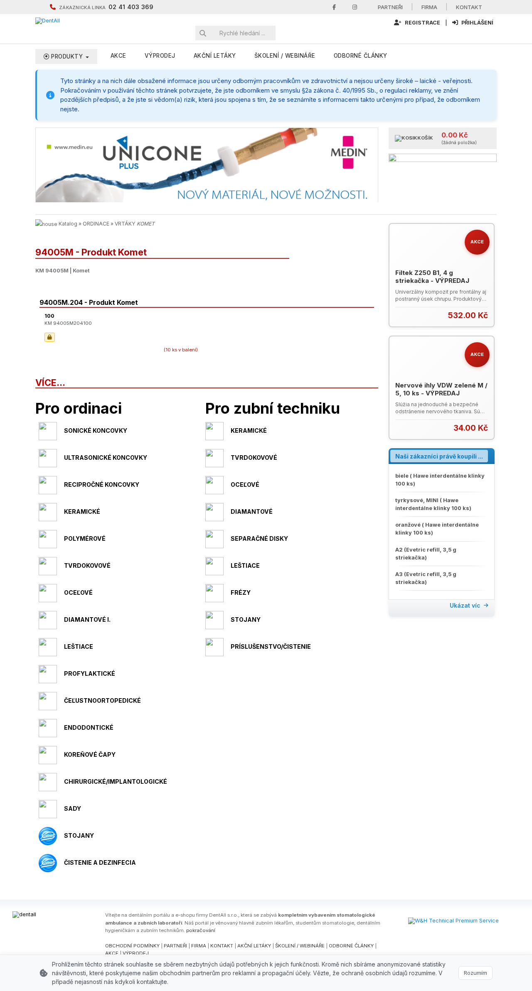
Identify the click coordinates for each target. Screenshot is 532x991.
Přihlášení (476, 23)
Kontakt (469, 7)
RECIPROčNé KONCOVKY (101, 484)
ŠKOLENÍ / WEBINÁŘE (300, 946)
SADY (72, 808)
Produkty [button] (67, 56)
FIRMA (198, 946)
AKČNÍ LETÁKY (254, 946)
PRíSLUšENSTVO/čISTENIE (271, 646)
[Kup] (482, 315)
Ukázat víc (465, 605)
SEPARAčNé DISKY (259, 538)
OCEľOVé (245, 484)
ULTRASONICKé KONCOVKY (105, 457)
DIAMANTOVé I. (87, 619)
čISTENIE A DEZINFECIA (100, 862)
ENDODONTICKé (88, 727)
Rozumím (475, 972)
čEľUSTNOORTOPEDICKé (102, 700)
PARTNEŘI (175, 946)
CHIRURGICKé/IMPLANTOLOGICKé (115, 781)
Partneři (390, 7)
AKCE (118, 55)
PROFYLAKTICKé (89, 673)
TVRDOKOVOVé (254, 457)
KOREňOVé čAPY (90, 754)
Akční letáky (215, 55)
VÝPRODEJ (160, 55)
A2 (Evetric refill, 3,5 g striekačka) (425, 554)
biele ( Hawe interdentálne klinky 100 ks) (440, 480)
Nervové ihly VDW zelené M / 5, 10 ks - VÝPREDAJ (441, 389)
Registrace (422, 23)
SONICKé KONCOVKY (95, 430)
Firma (429, 7)
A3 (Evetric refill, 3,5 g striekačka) (425, 578)
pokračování (200, 930)
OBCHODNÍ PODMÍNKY (132, 946)
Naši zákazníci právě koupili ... (439, 456)
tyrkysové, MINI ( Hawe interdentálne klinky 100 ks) (433, 504)
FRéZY (241, 592)
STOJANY (246, 619)
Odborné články (360, 55)
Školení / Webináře (284, 55)
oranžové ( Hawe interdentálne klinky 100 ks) (437, 529)
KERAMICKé (249, 430)
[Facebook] (334, 7)
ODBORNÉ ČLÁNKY (351, 946)
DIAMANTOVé (252, 511)
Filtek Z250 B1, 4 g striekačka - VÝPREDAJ (432, 277)
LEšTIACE (245, 565)
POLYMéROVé (85, 538)
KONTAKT (221, 946)
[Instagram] (354, 7)
